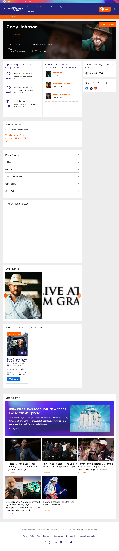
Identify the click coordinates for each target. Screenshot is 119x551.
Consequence (5, 1)
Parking (8, 169)
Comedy (54, 7)
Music (11, 2)
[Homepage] (14, 9)
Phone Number (12, 155)
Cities (70, 7)
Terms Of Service (44, 536)
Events (14, 17)
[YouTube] (58, 542)
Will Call (9, 162)
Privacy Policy (29, 536)
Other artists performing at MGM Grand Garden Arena (61, 66)
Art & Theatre (42, 7)
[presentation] (6, 295)
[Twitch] (69, 542)
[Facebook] (48, 542)
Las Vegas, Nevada (39, 51)
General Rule (11, 184)
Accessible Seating (14, 177)
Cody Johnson (20, 101)
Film (17, 2)
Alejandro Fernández (63, 84)
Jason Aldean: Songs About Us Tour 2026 (17, 360)
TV (22, 2)
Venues (78, 7)
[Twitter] (53, 542)
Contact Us (58, 536)
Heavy (28, 2)
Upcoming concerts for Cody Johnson (19, 66)
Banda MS (58, 73)
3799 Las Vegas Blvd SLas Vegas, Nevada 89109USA (16, 138)
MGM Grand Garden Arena (42, 45)
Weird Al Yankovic (61, 95)
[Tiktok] (74, 542)
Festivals (30, 11)
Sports (63, 7)
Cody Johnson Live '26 (23, 73)
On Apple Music (97, 73)
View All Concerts (14, 35)
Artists (87, 7)
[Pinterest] (63, 542)
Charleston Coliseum (18, 369)
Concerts (30, 7)
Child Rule (10, 191)
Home (6, 17)
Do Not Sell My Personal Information (81, 536)
